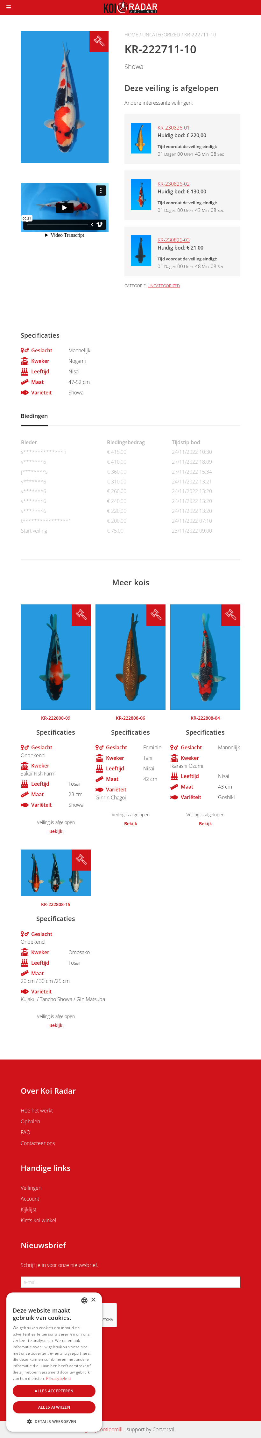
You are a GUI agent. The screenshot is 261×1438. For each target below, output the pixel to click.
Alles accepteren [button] (54, 1391)
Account (30, 1198)
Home (131, 34)
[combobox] (84, 1300)
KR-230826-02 (174, 183)
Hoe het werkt (37, 1110)
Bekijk (55, 831)
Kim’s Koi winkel (38, 1220)
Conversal (163, 1429)
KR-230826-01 (174, 127)
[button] (54, 1421)
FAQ (25, 1132)
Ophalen (30, 1121)
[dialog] (54, 1362)
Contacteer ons (38, 1143)
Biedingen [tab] (34, 416)
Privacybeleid (58, 1378)
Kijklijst (28, 1209)
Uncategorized (161, 34)
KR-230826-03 (174, 239)
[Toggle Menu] (8, 7)
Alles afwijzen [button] (54, 1407)
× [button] (93, 1300)
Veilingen (31, 1187)
